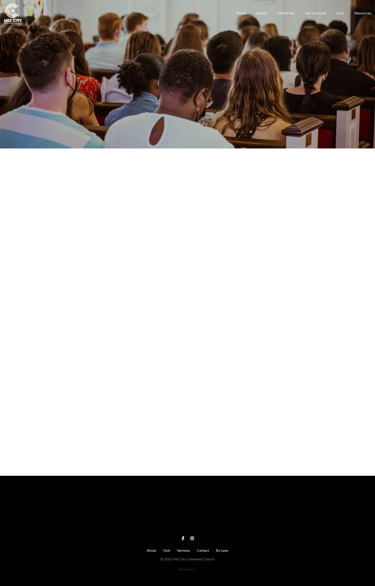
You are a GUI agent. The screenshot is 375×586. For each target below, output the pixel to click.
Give (340, 13)
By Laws (222, 550)
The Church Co (187, 569)
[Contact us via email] (104, 499)
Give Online (270, 524)
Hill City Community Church (187, 524)
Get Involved (315, 13)
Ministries (286, 13)
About (262, 13)
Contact (203, 550)
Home (241, 13)
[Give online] (270, 499)
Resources (363, 13)
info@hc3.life (104, 524)
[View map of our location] (187, 499)
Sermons (183, 550)
